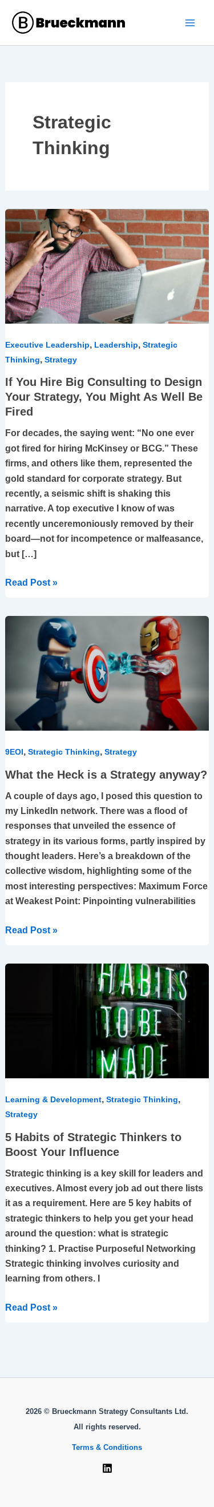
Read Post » (31, 581)
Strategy (61, 359)
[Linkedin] (107, 1468)
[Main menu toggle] (190, 22)
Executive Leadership (47, 344)
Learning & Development (53, 1099)
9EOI (14, 751)
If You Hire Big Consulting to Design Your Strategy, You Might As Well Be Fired (104, 397)
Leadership (116, 344)
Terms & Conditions (107, 1447)
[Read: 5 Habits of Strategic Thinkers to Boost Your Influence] (107, 1020)
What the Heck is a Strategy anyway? (106, 774)
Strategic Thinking (64, 751)
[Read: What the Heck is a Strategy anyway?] (107, 673)
